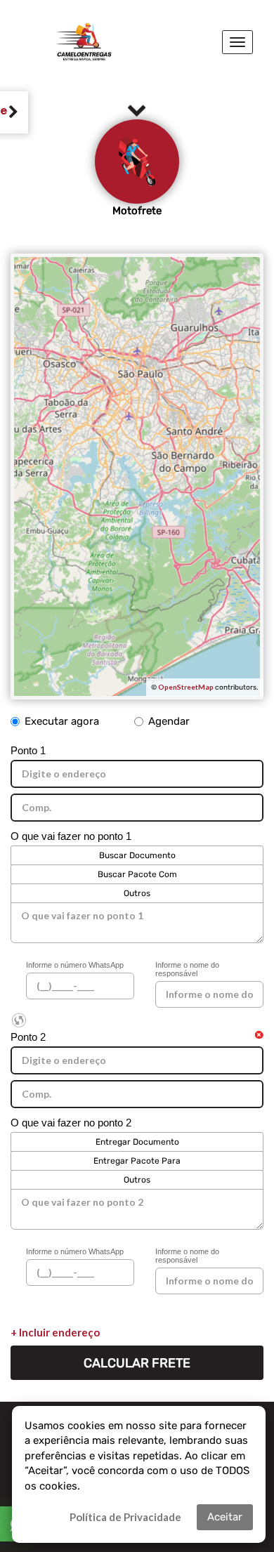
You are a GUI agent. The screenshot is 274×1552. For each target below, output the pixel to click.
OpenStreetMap (186, 687)
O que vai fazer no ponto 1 (71, 836)
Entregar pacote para (137, 1161)
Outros (137, 893)
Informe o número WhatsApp (75, 965)
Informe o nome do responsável (187, 969)
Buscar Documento (137, 855)
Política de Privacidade (125, 1517)
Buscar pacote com (137, 874)
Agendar (169, 721)
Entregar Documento (137, 1142)
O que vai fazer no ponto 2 (71, 1123)
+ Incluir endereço (55, 1332)
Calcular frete (137, 1363)
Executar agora (62, 721)
